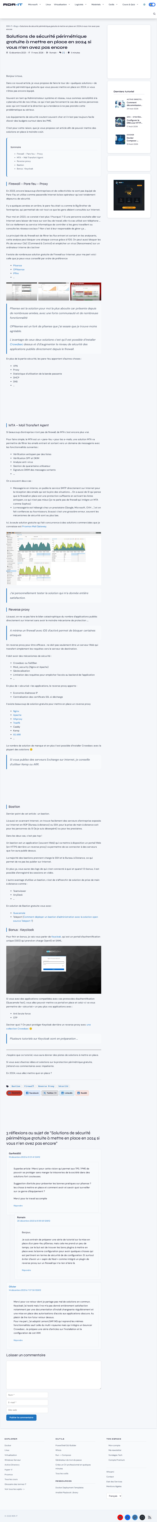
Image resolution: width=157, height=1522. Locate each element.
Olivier (12, 1286)
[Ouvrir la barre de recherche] (154, 13)
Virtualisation (60, 4)
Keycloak (56, 936)
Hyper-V (8, 1469)
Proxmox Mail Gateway (34, 526)
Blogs (16, 26)
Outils (111, 4)
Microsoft (33, 4)
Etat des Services (114, 1481)
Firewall (29, 1086)
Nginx (16, 711)
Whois (58, 1450)
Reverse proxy (24, 161)
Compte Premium (117, 1460)
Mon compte (114, 1445)
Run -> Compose (63, 1455)
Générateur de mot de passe (69, 1460)
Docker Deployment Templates (70, 1487)
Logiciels (79, 4)
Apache (17, 715)
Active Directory (12, 1464)
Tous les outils (62, 1473)
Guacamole (19, 913)
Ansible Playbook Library (67, 1492)
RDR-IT (12, 4)
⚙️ (144, 4)
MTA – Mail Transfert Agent (30, 157)
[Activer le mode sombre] (152, 4)
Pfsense (17, 265)
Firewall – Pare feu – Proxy (30, 154)
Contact (110, 1476)
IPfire (16, 273)
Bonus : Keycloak (25, 168)
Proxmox (9, 1474)
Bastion (20, 165)
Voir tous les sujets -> (15, 1489)
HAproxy (17, 719)
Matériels (96, 4)
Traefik (16, 722)
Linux (48, 4)
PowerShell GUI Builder (66, 1445)
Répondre (18, 1205)
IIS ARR (17, 734)
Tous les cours (11, 1479)
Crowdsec (17, 344)
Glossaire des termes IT (15, 1484)
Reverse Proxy (46, 1086)
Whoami (110, 1471)
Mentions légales (114, 1486)
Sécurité (63, 1086)
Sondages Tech (115, 1455)
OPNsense (19, 269)
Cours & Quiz (129, 4)
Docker (8, 1445)
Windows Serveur (13, 1460)
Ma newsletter (115, 1450)
